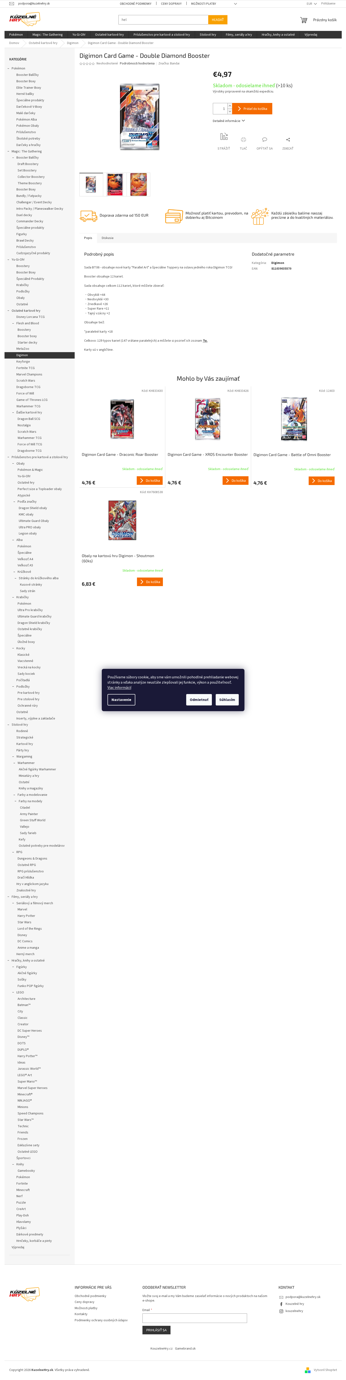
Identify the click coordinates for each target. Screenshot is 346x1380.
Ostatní (24, 782)
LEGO (20, 992)
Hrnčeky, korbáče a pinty (34, 1241)
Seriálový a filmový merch (34, 903)
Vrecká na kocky (29, 667)
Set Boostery (27, 170)
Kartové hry (24, 744)
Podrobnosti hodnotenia (137, 63)
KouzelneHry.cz (162, 1348)
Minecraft (23, 1190)
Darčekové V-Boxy (29, 106)
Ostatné (22, 304)
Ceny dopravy (171, 4)
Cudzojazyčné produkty (33, 253)
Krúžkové (24, 571)
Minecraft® (25, 1094)
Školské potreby (28, 138)
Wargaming (24, 756)
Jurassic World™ (29, 1068)
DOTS (22, 1043)
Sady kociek (26, 673)
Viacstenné (25, 661)
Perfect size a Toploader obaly (40, 489)
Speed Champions (31, 1113)
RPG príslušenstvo (31, 871)
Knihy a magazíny (31, 788)
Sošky (22, 979)
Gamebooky (26, 1170)
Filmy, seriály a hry (25, 896)
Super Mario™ (27, 1081)
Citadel (25, 807)
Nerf (19, 1196)
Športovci (23, 1158)
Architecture (26, 998)
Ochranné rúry (28, 705)
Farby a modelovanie (32, 794)
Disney (22, 935)
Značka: (169, 63)
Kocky (20, 648)
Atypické (24, 495)
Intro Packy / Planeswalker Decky (39, 208)
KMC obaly (26, 514)
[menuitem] (16, 35)
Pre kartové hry (29, 692)
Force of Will (25, 393)
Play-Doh (22, 1215)
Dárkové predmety (29, 1234)
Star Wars (24, 922)
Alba (19, 540)
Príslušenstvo (26, 132)
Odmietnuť (199, 699)
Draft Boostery (28, 164)
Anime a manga (28, 947)
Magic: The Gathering (27, 151)
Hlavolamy (23, 1222)
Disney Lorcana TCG (30, 317)
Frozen (23, 1139)
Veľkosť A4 (25, 559)
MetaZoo (22, 348)
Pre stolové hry (28, 699)
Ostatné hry (26, 482)
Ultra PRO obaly (30, 527)
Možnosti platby (203, 4)
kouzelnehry (294, 1311)
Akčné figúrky (27, 973)
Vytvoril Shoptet (325, 1370)
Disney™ (23, 1037)
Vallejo (24, 826)
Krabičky (22, 285)
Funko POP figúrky (31, 986)
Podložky (23, 291)
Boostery (23, 266)
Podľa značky (27, 501)
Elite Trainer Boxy (28, 87)
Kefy (22, 839)
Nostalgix (24, 425)
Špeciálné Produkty (30, 279)
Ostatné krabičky (30, 629)
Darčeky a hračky (28, 145)
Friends (23, 1132)
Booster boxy (27, 336)
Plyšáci (21, 1228)
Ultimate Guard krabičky (35, 616)
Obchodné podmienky (135, 4)
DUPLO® (23, 1049)
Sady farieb (28, 833)
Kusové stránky (31, 584)
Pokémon (18, 68)
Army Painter (29, 814)
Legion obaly (28, 533)
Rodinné (22, 731)
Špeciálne (25, 552)
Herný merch (25, 954)
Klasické (23, 654)
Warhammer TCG (28, 406)
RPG (19, 852)
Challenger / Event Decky (34, 202)
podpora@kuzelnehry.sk (303, 1297)
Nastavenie (121, 699)
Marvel (22, 909)
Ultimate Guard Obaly (34, 521)
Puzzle (21, 1202)
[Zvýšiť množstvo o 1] (229, 106)
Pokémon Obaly (27, 125)
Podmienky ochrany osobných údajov (101, 1320)
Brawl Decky (25, 240)
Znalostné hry (26, 890)
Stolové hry (20, 724)
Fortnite (22, 1183)
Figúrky (21, 967)
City (20, 1011)
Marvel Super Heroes (33, 1088)
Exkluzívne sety (28, 1145)
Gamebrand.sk (185, 1348)
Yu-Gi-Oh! (18, 259)
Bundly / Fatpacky (29, 196)
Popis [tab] (88, 238)
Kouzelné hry (295, 1304)
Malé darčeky (25, 113)
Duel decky (24, 215)
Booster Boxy (26, 81)
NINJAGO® (25, 1100)
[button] (122, 480)
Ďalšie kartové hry (29, 412)
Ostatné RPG (27, 865)
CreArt (21, 1209)
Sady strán (27, 591)
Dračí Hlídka (26, 877)
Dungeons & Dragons (32, 858)
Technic (23, 1126)
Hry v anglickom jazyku (32, 884)
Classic (23, 1018)
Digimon (22, 355)
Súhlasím (227, 699)
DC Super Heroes (30, 1030)
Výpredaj (18, 1247)
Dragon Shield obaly (33, 508)
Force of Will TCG (30, 444)
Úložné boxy (26, 642)
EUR (310, 4)
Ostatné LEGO (28, 1151)
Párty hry (22, 750)
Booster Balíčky (27, 75)
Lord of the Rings (30, 928)
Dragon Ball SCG (29, 419)
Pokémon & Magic (30, 469)
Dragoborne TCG (28, 387)
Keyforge (23, 361)
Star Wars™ (26, 1120)
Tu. (205, 340)
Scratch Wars (25, 380)
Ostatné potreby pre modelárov (42, 845)
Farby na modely (30, 801)
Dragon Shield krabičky (34, 623)
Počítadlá (23, 680)
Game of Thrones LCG (32, 400)
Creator (23, 1024)
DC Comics (25, 941)
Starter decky (27, 342)
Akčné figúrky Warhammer (37, 769)
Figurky (21, 234)
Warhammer (26, 763)
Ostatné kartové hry (26, 310)
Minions (23, 1107)
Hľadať (218, 20)
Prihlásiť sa (156, 1330)
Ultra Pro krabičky (30, 610)
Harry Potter (26, 916)
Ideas (21, 1062)
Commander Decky (29, 221)
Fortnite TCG (25, 368)
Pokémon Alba (26, 119)
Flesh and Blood (27, 323)
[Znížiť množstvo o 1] (229, 111)
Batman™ (24, 1005)
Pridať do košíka (255, 109)
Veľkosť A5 (25, 565)
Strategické (24, 737)
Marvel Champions (29, 374)
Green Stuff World (32, 820)
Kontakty (81, 1314)
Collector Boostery (31, 177)
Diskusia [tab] (107, 238)
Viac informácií (119, 687)
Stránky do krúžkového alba (38, 578)
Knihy (20, 1164)
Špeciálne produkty (30, 100)
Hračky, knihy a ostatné (28, 960)
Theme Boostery (30, 183)
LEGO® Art (25, 1075)
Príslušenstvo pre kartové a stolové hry (40, 457)
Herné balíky (25, 94)
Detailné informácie (226, 121)
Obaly (20, 298)
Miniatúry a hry (29, 775)
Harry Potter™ (27, 1056)
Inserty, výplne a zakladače (35, 718)
